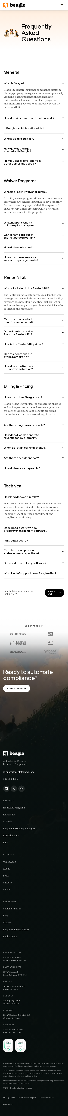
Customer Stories (12, 908)
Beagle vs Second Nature (16, 929)
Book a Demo (10, 936)
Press (6, 875)
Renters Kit (9, 814)
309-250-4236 (10, 779)
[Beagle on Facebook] (21, 788)
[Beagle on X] (14, 788)
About (6, 868)
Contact (7, 889)
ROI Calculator (11, 835)
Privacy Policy (9, 1098)
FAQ (5, 842)
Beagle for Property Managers (19, 828)
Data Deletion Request (27, 1098)
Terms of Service (46, 1098)
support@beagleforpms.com (18, 772)
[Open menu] (62, 5)
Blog (5, 915)
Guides (7, 922)
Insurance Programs (14, 807)
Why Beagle (9, 861)
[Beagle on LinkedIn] (6, 788)
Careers (7, 882)
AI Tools (7, 821)
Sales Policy (8, 1104)
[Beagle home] (15, 5)
